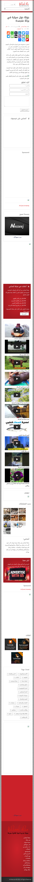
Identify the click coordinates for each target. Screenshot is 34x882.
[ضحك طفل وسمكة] (17, 347)
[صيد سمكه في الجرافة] (17, 411)
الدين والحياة (12, 674)
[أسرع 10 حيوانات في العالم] (17, 363)
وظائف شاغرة (23, 710)
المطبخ (25, 706)
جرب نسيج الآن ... (17, 815)
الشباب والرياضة (23, 703)
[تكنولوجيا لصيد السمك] (17, 459)
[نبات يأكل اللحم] (17, 443)
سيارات (12, 703)
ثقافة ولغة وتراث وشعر (21, 713)
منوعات (17, 706)
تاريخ (10, 713)
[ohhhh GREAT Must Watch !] (17, 330)
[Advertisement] (17, 177)
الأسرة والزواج (23, 674)
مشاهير (14, 710)
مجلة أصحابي (23, 26)
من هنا (23, 314)
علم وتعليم (24, 717)
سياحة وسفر (14, 681)
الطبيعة (25, 677)
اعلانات (17, 677)
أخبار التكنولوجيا (23, 688)
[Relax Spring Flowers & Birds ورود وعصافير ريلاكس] (17, 475)
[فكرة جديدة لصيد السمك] (17, 379)
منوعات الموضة (23, 695)
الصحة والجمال (23, 699)
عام (6, 26)
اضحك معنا (24, 681)
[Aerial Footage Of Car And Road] (17, 395)
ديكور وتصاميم (23, 684)
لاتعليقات (19, 29)
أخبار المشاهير (23, 692)
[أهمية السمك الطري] (17, 427)
